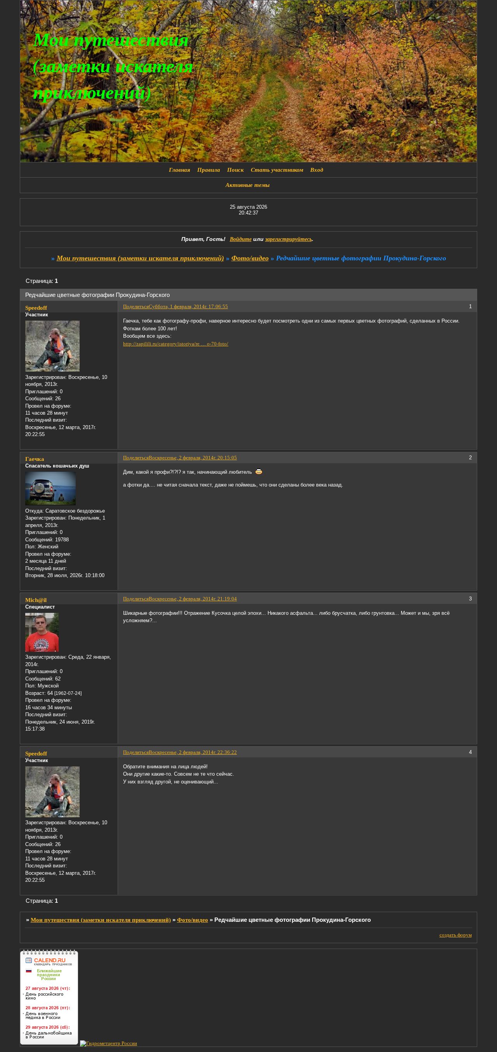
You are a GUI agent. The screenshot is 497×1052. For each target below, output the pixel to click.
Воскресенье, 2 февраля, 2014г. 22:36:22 (193, 752)
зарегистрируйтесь (288, 239)
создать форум (456, 935)
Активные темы (247, 185)
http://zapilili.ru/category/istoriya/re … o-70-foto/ (175, 344)
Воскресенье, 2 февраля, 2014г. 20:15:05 (193, 458)
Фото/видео (250, 258)
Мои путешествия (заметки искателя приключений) (140, 258)
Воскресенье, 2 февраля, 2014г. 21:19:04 (193, 599)
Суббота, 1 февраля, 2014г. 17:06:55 (188, 306)
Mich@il (36, 600)
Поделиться (136, 306)
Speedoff (36, 308)
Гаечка (34, 459)
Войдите (241, 239)
